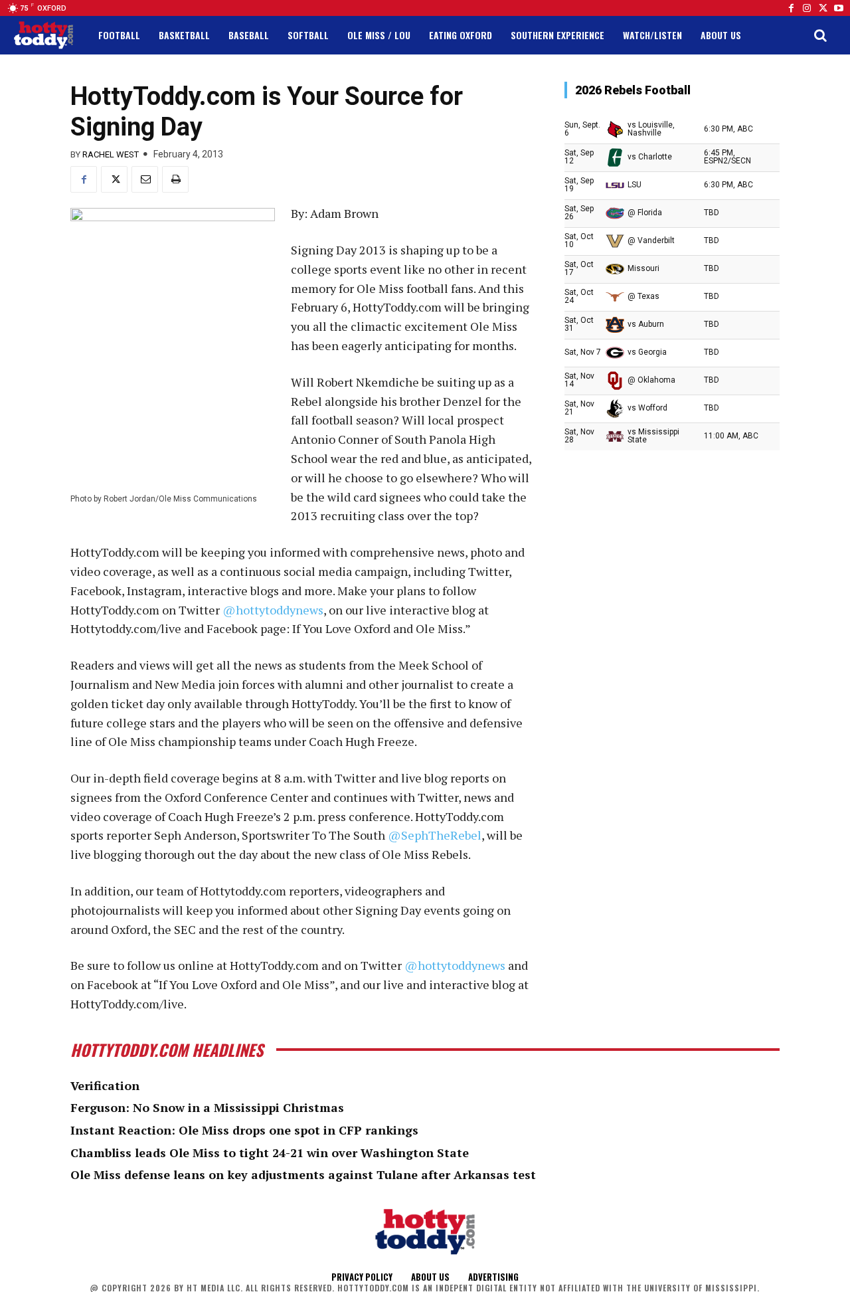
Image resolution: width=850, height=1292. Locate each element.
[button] (820, 35)
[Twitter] (822, 8)
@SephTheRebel (434, 835)
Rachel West (110, 154)
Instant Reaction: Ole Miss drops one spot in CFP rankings (244, 1130)
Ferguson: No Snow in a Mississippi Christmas (207, 1107)
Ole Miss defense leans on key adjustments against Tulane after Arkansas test (303, 1174)
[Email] (144, 179)
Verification (104, 1085)
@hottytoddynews (272, 610)
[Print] (175, 179)
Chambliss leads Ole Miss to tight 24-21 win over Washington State (269, 1152)
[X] (114, 179)
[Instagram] (806, 8)
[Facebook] (791, 8)
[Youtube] (838, 8)
